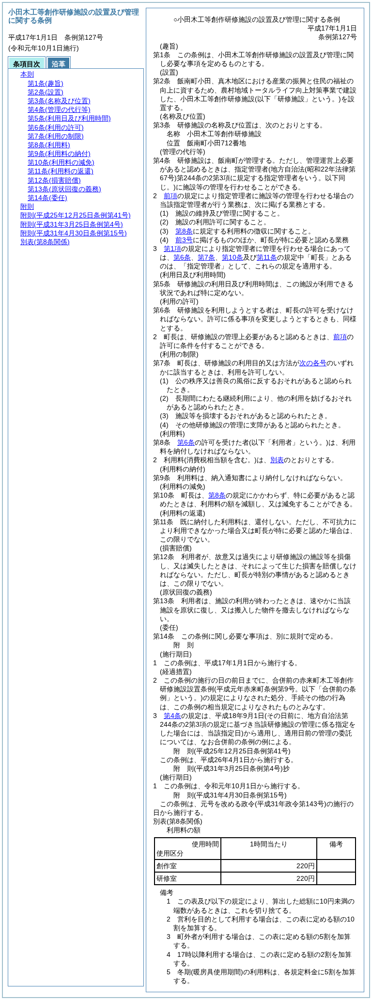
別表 (277, 460)
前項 (170, 196)
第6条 (182, 257)
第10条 (232, 257)
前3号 (184, 240)
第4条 (172, 715)
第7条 (206, 257)
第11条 (267, 257)
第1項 (172, 248)
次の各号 (312, 363)
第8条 (184, 231)
